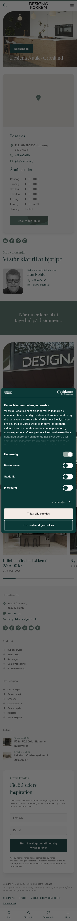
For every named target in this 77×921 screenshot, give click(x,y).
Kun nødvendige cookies (38, 525)
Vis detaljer (59, 502)
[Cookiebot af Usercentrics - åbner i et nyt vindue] (57, 392)
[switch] (68, 465)
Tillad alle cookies (38, 513)
